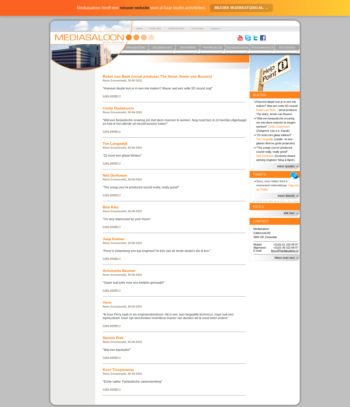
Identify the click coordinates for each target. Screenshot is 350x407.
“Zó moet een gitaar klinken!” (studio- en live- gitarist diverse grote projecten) (275, 139)
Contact (216, 29)
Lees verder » (112, 95)
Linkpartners (176, 29)
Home (140, 29)
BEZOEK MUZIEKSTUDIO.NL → (241, 8)
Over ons (155, 29)
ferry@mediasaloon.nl (284, 250)
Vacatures (197, 29)
